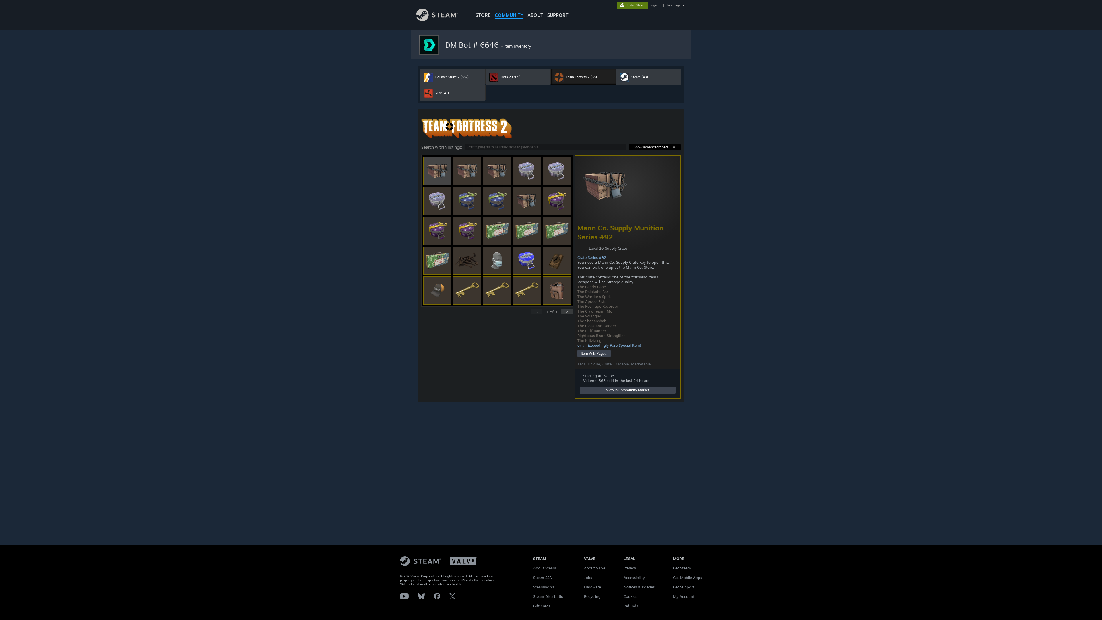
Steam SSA (542, 577)
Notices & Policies (639, 587)
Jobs (588, 577)
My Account (683, 596)
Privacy (630, 568)
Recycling (592, 596)
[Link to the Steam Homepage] (437, 19)
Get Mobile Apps (687, 577)
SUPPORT (558, 15)
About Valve (594, 568)
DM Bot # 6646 (473, 44)
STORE (483, 15)
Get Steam (682, 568)
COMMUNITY (509, 15)
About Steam (544, 568)
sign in (655, 5)
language (674, 5)
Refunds (631, 606)
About (535, 15)
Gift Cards (541, 606)
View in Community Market (627, 390)
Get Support (683, 587)
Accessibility (634, 577)
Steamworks (543, 587)
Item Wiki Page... (594, 353)
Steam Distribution (549, 596)
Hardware (592, 587)
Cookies (630, 596)
